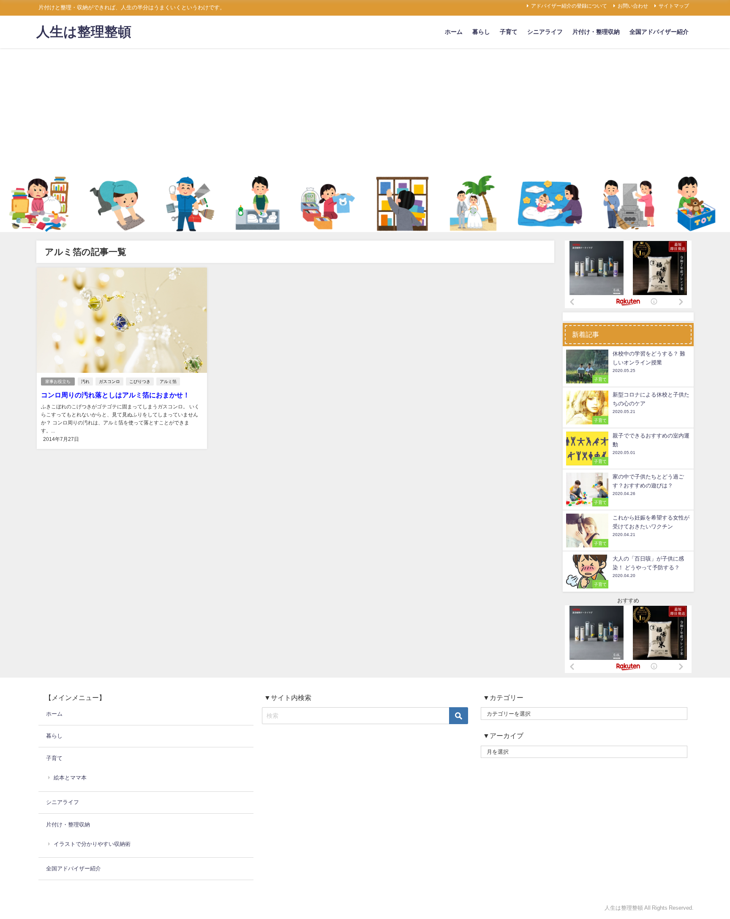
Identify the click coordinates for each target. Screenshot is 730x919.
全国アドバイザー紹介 (659, 32)
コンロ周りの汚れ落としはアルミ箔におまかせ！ (115, 394)
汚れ (85, 381)
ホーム (454, 32)
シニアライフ (545, 32)
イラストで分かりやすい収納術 (92, 844)
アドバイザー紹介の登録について (569, 5)
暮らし (481, 32)
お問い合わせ (633, 5)
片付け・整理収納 (596, 32)
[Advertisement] (365, 111)
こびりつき (139, 381)
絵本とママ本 (70, 777)
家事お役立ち (58, 381)
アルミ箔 (168, 381)
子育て (509, 32)
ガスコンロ (109, 381)
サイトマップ (674, 5)
